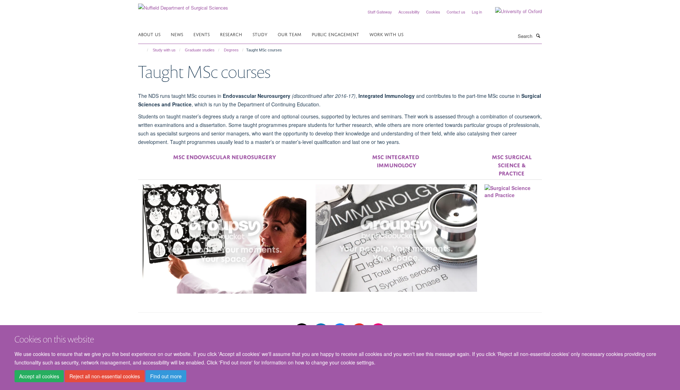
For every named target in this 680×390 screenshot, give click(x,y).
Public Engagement (335, 33)
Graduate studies (200, 50)
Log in (477, 12)
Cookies (433, 12)
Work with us (386, 33)
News (177, 33)
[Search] (538, 35)
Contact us (456, 12)
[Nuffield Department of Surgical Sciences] (183, 5)
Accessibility (409, 12)
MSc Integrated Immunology (396, 160)
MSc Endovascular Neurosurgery (224, 156)
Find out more (166, 376)
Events (201, 33)
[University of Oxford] (513, 11)
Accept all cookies (39, 376)
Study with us (164, 50)
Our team (289, 33)
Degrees (231, 50)
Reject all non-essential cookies (104, 376)
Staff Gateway (380, 12)
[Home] (144, 50)
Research (231, 33)
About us (149, 33)
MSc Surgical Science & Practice (512, 164)
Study (260, 33)
